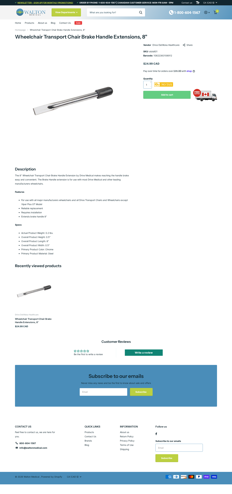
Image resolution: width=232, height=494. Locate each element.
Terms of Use (127, 445)
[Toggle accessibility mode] (197, 3)
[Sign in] (207, 12)
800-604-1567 (27, 443)
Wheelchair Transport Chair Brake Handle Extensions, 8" (33, 321)
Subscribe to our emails (168, 441)
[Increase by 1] (151, 79)
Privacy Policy (127, 440)
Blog (53, 22)
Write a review (144, 352)
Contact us (186, 2)
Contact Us (65, 22)
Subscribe (141, 392)
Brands (88, 440)
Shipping (124, 449)
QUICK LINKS (92, 426)
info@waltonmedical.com (33, 447)
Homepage (20, 30)
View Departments (65, 12)
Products (29, 22)
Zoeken (140, 12)
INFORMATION (129, 426)
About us (42, 22)
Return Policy (127, 436)
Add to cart (167, 94)
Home (18, 22)
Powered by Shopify (51, 476)
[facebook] (156, 434)
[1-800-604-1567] (184, 12)
